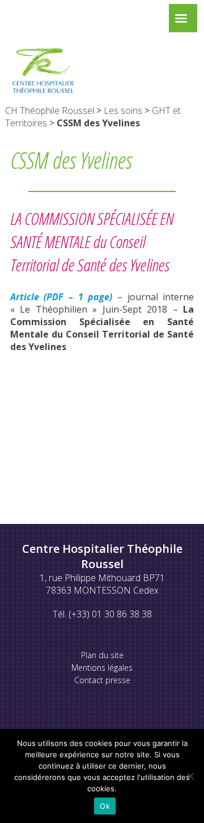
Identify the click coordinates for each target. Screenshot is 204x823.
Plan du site (102, 655)
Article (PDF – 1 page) (61, 297)
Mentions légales (102, 667)
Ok (105, 806)
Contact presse (102, 680)
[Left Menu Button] (181, 21)
